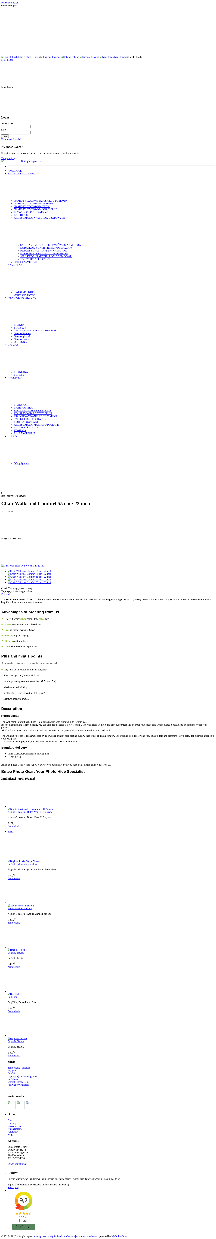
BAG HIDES (21, 215)
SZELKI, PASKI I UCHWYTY (30, 419)
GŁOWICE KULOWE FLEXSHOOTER (35, 330)
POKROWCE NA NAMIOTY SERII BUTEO (44, 253)
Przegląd (5, 594)
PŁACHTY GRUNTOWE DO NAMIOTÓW (43, 250)
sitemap (37, 1236)
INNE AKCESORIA (24, 433)
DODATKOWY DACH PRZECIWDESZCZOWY (46, 247)
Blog (10, 1134)
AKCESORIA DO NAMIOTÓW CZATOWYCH (39, 217)
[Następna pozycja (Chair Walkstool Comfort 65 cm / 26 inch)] (108, 552)
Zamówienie (14, 826)
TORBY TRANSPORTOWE (35, 259)
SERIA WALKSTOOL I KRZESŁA (32, 410)
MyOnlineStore (119, 1236)
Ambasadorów (15, 1128)
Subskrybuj (13, 1187)
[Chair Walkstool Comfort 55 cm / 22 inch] (23, 565)
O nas (10, 1120)
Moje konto (7, 59)
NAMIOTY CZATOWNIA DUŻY (32, 206)
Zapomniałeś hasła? (11, 139)
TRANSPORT (21, 404)
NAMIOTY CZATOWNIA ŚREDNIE (33, 203)
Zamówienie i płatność (19, 1067)
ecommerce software (86, 1236)
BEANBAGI (20, 325)
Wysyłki (12, 1070)
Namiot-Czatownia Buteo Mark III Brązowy (30, 812)
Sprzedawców (15, 1126)
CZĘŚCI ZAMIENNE (25, 262)
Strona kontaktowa (17, 1164)
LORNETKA (21, 372)
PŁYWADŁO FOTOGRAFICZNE (32, 212)
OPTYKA (13, 344)
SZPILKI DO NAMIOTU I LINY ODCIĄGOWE (46, 256)
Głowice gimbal (22, 336)
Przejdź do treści (9, 2)
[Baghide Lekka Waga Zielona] (111, 848)
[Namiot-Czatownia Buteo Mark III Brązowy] (111, 795)
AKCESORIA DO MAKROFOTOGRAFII (36, 424)
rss (44, 1236)
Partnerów (13, 1131)
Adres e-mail (7, 123)
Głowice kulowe (22, 333)
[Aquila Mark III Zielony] (111, 892)
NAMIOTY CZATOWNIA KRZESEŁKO (36, 209)
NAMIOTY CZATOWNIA (22, 173)
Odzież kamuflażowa (24, 295)
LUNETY (19, 374)
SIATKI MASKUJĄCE (26, 292)
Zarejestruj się (8, 158)
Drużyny (12, 1123)
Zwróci (11, 1073)
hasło (3, 129)
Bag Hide (12, 997)
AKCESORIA (15, 377)
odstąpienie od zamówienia (61, 1236)
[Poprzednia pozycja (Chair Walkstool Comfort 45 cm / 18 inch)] (108, 525)
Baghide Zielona (16, 1041)
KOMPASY (20, 430)
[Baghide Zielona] (111, 1025)
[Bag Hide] (111, 980)
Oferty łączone (21, 463)
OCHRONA (20, 342)
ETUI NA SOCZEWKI (26, 422)
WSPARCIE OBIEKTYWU (22, 297)
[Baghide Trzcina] (111, 936)
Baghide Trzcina (16, 952)
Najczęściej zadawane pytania (22, 1076)
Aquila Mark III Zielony (20, 908)
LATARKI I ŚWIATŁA (26, 427)
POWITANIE (15, 170)
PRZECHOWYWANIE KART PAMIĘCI (35, 416)
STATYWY (20, 327)
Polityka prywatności (18, 1084)
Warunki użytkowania (19, 1082)
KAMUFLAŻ (15, 265)
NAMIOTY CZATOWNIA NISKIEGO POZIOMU (40, 200)
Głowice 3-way (21, 339)
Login (5, 136)
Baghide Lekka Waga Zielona (22, 864)
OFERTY (13, 436)
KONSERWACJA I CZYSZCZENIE (33, 413)
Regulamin (13, 1079)
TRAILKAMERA (23, 407)
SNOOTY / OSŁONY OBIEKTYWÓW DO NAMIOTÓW (50, 245)
